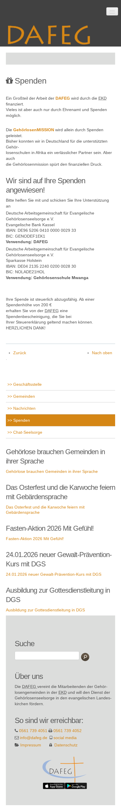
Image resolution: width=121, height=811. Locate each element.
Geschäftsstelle (27, 384)
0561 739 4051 (33, 730)
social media (65, 737)
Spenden (21, 420)
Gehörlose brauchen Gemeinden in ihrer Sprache (52, 471)
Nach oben (102, 352)
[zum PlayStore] (76, 785)
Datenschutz (66, 745)
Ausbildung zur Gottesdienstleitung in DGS (45, 610)
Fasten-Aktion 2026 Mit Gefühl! (35, 538)
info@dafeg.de (33, 737)
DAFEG (63, 98)
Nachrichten (24, 408)
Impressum (30, 745)
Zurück (19, 352)
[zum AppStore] (54, 785)
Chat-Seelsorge (27, 432)
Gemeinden (23, 396)
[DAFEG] (65, 769)
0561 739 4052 (67, 730)
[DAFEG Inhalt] (51, 33)
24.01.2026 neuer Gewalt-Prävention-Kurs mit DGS (53, 574)
